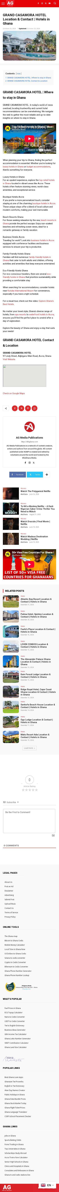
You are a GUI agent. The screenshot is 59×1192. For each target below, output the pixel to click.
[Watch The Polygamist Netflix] (11, 493)
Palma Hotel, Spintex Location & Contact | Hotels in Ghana (37, 615)
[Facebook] (38, 3)
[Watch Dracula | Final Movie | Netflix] (11, 524)
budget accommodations (38, 166)
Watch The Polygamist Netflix (35, 491)
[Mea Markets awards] (13, 1060)
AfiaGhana (24, 494)
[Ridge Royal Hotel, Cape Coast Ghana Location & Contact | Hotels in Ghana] (11, 692)
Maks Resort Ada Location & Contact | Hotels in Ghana (35, 736)
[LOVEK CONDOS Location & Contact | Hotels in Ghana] (11, 647)
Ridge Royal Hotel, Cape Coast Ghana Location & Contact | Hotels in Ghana (38, 692)
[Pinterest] (28, 408)
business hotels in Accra (42, 240)
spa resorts (20, 314)
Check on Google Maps (14, 393)
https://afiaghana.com (29, 442)
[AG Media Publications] (29, 427)
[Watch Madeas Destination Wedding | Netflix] (11, 539)
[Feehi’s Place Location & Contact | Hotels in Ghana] (11, 631)
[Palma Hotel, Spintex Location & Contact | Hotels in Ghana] (11, 616)
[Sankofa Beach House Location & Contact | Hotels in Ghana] (11, 707)
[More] (47, 474)
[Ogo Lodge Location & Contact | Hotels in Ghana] (11, 722)
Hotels (23, 596)
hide (18, 74)
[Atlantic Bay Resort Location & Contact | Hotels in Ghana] (11, 601)
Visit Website (9, 359)
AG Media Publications (29, 437)
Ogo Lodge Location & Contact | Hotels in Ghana (37, 721)
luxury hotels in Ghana (13, 166)
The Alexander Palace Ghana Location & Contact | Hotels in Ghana (36, 662)
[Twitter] (46, 3)
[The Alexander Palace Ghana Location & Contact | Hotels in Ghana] (11, 661)
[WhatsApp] (34, 408)
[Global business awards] (21, 991)
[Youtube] (49, 3)
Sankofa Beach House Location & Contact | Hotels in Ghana (38, 706)
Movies (23, 488)
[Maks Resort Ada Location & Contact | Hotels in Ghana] (11, 737)
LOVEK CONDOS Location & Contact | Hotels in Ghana (34, 645)
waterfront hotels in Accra (41, 314)
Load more (28, 748)
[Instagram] (42, 3)
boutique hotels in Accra (43, 203)
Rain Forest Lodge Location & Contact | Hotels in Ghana (36, 675)
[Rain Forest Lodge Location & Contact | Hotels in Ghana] (11, 677)
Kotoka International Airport (21, 290)
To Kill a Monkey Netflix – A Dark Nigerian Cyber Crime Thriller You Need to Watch (38, 509)
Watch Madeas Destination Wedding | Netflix (34, 537)
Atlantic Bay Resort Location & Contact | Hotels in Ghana (36, 600)
